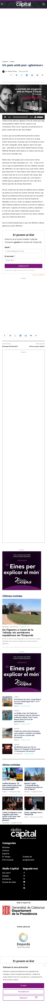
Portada (12, 61)
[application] (23, 117)
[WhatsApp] (21, 75)
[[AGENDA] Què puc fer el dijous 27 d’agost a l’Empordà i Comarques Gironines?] (7, 749)
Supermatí (5, 61)
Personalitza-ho (23, 991)
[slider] (40, 117)
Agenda (16, 745)
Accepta (23, 985)
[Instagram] (24, 876)
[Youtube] (24, 888)
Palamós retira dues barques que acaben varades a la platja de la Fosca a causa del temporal (27, 734)
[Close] (44, 965)
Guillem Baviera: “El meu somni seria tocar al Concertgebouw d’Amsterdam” (12, 786)
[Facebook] (11, 75)
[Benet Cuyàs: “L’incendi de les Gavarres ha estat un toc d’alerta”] (34, 774)
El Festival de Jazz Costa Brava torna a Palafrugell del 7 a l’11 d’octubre (27, 701)
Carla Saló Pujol (14, 627)
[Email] (32, 75)
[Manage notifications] (36, 997)
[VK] (37, 75)
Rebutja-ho (23, 998)
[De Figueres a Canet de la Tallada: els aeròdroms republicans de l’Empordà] (21, 612)
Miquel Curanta (12, 71)
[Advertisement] (23, 34)
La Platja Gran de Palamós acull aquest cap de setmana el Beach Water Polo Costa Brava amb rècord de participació (27, 717)
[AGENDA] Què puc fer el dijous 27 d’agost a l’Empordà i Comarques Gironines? (27, 749)
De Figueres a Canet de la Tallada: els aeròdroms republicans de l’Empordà (17, 632)
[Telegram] (26, 75)
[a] (23, 833)
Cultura (16, 697)
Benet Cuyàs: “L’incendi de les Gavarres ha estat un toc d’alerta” (33, 786)
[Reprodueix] (5, 117)
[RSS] (24, 879)
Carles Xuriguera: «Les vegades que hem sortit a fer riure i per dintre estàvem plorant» (12, 816)
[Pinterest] (42, 75)
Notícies (16, 711)
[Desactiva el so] (35, 117)
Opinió (26, 817)
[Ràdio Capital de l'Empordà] (23, 4)
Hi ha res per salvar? (37, 346)
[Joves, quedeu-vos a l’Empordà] (34, 803)
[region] (23, 983)
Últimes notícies (12, 596)
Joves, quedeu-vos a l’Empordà (33, 813)
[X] (16, 75)
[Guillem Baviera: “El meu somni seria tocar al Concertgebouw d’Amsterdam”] (12, 774)
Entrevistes (5, 822)
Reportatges (5, 627)
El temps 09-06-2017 (10, 346)
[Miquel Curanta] (3, 71)
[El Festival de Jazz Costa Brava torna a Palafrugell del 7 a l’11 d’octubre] (7, 701)
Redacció (16, 706)
